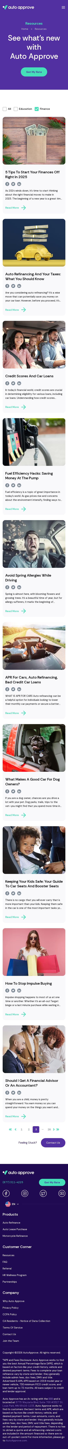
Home (24, 29)
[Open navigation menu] (63, 7)
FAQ (5, 1262)
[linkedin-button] (19, 184)
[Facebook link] (6, 1193)
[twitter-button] (13, 184)
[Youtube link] (61, 1193)
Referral (7, 1268)
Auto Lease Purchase (15, 1229)
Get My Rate (34, 72)
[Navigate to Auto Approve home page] (18, 7)
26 (49, 1129)
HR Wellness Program (15, 1275)
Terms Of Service (13, 1327)
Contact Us (53, 1142)
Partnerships (10, 1281)
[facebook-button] (7, 184)
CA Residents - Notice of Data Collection (26, 1321)
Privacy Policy (10, 1307)
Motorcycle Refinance (15, 1236)
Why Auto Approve (13, 1301)
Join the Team (11, 1341)
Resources (41, 29)
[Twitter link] (43, 1193)
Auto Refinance (11, 1222)
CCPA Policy (10, 1314)
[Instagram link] (24, 1193)
